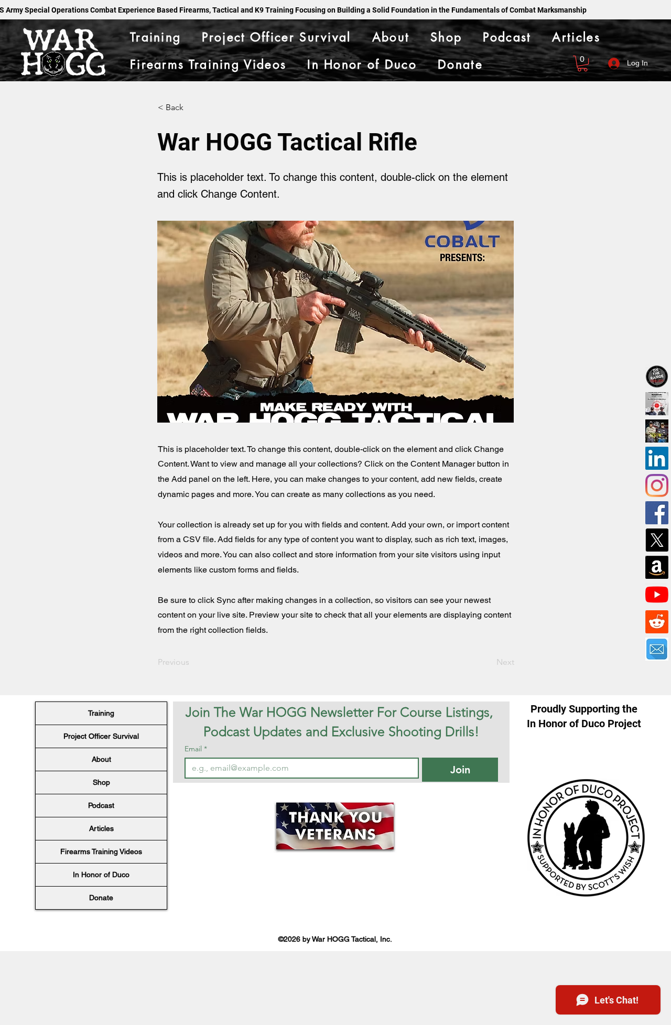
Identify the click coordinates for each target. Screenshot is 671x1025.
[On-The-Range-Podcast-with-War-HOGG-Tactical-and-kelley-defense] (656, 376)
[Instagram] (656, 485)
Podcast (101, 805)
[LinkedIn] (656, 458)
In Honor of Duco (101, 874)
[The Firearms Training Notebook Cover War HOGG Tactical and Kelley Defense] (656, 403)
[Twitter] (656, 540)
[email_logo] (656, 649)
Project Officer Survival (101, 736)
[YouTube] (656, 594)
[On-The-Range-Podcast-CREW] (656, 431)
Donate (101, 897)
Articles (101, 828)
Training (101, 713)
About (101, 759)
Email (196, 749)
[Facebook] (656, 512)
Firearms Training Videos (101, 851)
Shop (101, 782)
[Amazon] (656, 567)
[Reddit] (656, 621)
